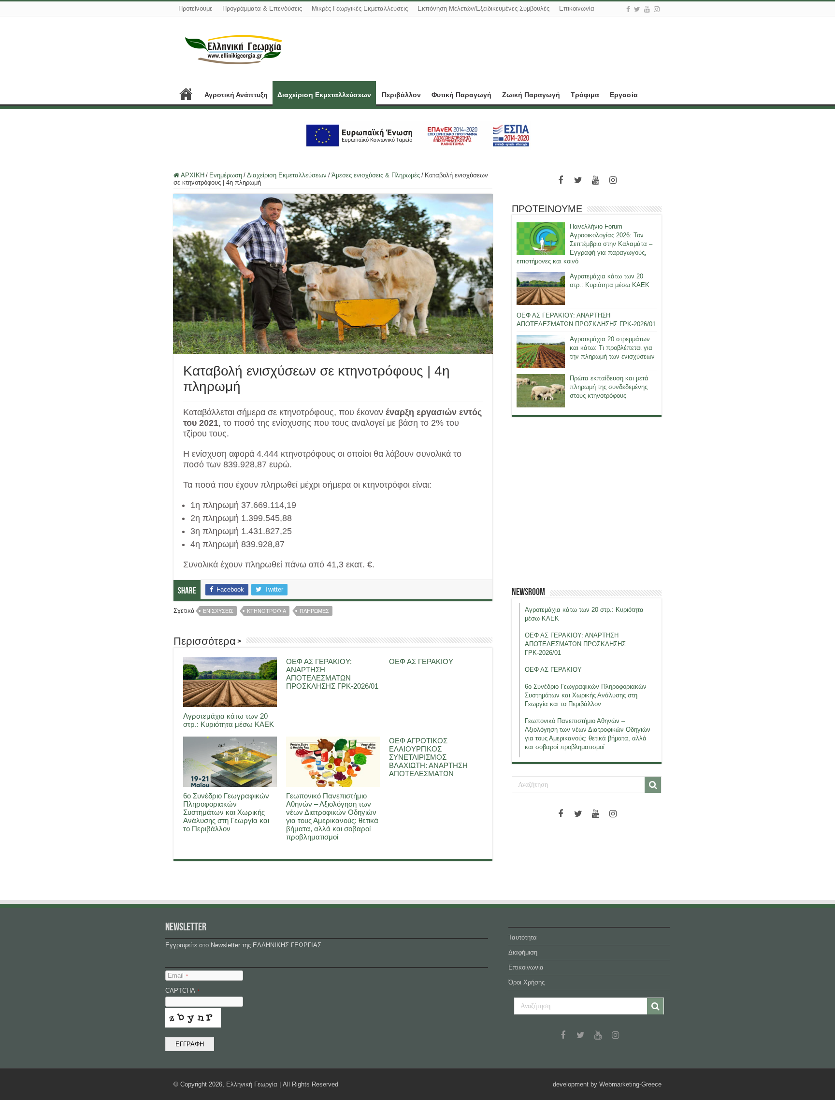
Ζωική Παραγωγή (531, 95)
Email (178, 975)
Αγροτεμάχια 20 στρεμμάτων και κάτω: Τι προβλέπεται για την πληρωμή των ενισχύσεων (612, 347)
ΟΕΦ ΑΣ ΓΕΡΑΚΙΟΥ (421, 661)
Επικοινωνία (576, 8)
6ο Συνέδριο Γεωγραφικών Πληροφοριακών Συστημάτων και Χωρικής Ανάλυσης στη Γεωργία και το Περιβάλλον (226, 812)
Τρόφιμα (585, 95)
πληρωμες (314, 611)
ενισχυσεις (218, 611)
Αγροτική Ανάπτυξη (236, 95)
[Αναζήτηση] (653, 785)
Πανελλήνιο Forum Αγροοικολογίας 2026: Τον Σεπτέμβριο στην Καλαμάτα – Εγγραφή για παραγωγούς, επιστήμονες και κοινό (584, 244)
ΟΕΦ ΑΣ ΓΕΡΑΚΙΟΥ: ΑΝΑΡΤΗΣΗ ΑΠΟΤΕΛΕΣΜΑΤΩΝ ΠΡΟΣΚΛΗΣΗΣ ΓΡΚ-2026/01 (332, 673)
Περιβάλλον (401, 95)
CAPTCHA (182, 990)
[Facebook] (628, 9)
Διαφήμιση (522, 952)
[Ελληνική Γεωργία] (234, 48)
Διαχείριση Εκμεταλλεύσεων (324, 95)
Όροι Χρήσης (526, 982)
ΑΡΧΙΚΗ (186, 94)
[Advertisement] (586, 501)
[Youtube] (647, 9)
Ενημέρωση (225, 175)
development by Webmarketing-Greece (607, 1084)
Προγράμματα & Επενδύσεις (262, 8)
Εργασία (624, 95)
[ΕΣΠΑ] (417, 135)
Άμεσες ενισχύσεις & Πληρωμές (375, 175)
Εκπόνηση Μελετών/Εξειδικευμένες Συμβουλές (483, 8)
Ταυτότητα (522, 937)
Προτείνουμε (195, 8)
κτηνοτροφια (266, 611)
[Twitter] (637, 9)
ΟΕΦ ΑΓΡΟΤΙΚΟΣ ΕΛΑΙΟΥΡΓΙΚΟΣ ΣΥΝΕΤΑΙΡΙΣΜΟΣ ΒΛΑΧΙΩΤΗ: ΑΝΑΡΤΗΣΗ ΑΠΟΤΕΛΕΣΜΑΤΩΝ (428, 757)
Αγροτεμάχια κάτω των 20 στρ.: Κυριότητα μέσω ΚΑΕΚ (228, 720)
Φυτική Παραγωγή (461, 95)
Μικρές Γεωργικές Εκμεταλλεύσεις (360, 8)
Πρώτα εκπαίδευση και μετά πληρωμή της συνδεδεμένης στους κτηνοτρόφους (609, 387)
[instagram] (657, 9)
